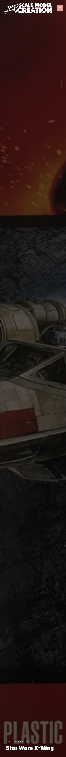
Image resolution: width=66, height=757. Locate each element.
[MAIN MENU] (60, 8)
